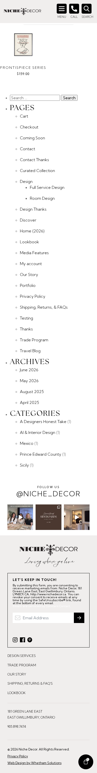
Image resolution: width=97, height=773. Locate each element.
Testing (26, 318)
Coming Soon (32, 137)
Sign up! (79, 618)
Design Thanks (33, 209)
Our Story (29, 274)
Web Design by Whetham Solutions (34, 763)
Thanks (26, 328)
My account (31, 263)
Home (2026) (32, 230)
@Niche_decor (48, 491)
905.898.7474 (16, 726)
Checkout (29, 127)
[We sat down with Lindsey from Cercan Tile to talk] (20, 517)
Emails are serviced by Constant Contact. (42, 606)
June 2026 (29, 369)
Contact (27, 148)
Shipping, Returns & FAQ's (30, 683)
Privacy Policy (32, 296)
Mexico (26, 443)
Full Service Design (47, 187)
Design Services (21, 656)
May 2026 (29, 380)
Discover (28, 220)
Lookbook (29, 241)
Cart (24, 116)
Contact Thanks (34, 159)
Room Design (42, 198)
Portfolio (28, 285)
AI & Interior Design (37, 432)
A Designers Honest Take (43, 421)
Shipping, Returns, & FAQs (44, 307)
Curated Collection (37, 170)
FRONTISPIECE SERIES (23, 67)
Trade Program (34, 339)
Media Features (34, 252)
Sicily (24, 465)
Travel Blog (30, 350)
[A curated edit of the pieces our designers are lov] (48, 517)
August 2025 (32, 391)
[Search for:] (35, 97)
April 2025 (29, 402)
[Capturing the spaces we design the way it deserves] (77, 517)
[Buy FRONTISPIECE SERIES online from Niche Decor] (23, 45)
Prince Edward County (40, 454)
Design (26, 181)
